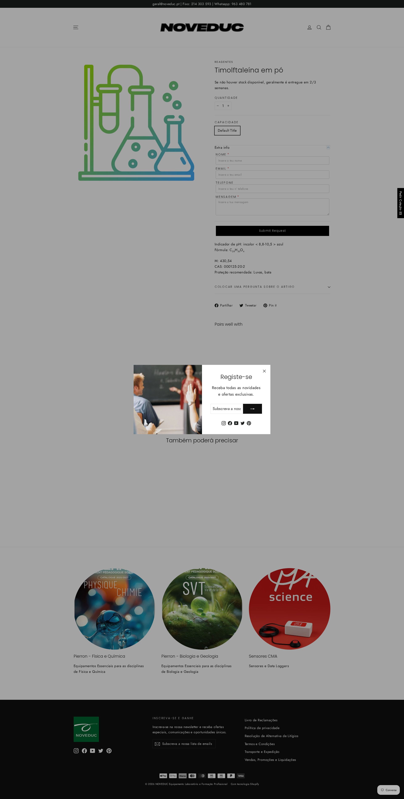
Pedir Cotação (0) (401, 203)
